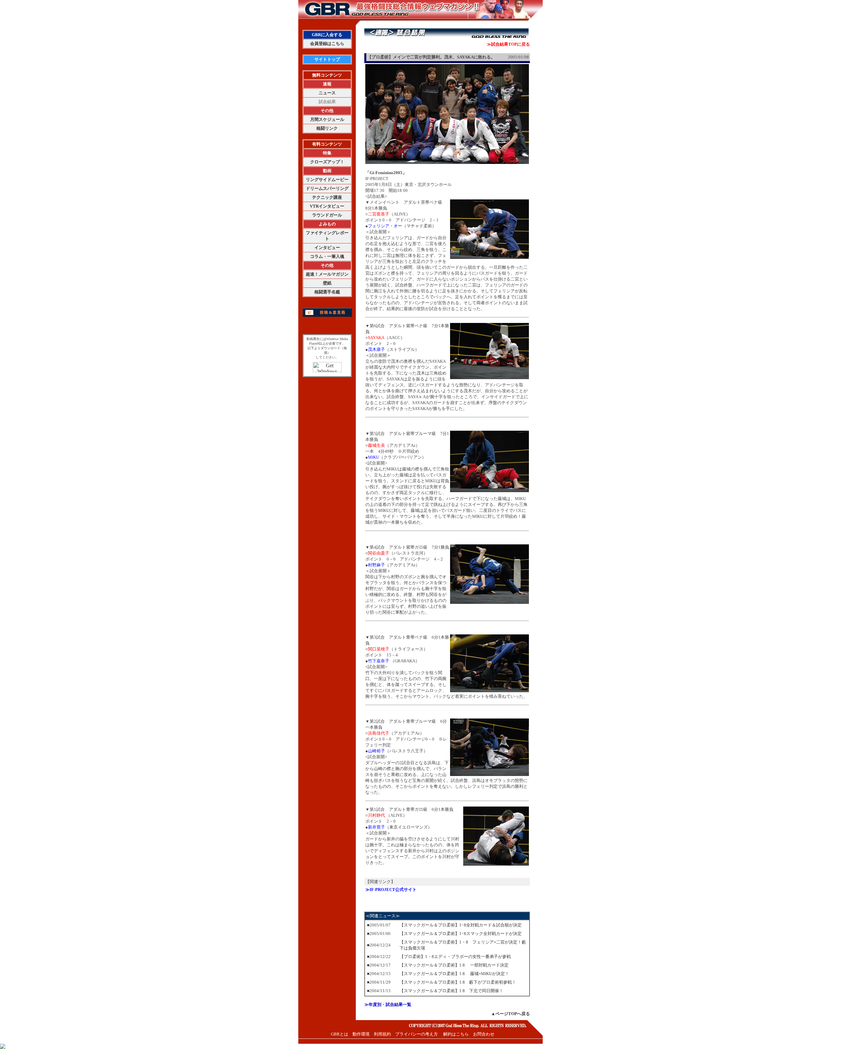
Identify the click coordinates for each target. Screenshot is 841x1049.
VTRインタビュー (327, 206)
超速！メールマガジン (327, 274)
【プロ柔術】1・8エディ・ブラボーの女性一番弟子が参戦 (455, 956)
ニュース (327, 92)
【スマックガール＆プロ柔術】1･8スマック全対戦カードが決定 (460, 933)
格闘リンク (327, 128)
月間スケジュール (327, 119)
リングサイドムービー (327, 179)
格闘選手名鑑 (327, 291)
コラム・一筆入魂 (327, 256)
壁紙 (327, 283)
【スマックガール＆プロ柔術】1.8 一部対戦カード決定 (454, 965)
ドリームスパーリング (327, 188)
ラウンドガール (327, 215)
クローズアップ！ (327, 161)
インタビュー (327, 247)
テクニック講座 (327, 197)
